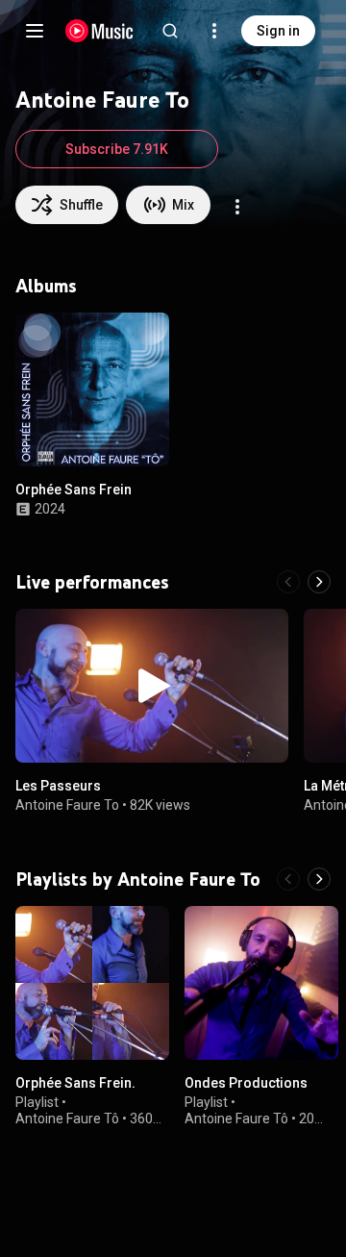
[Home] (99, 30)
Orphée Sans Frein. (75, 1083)
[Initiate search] (170, 30)
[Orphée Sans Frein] (92, 389)
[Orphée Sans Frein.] (92, 983)
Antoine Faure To (67, 805)
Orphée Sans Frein (73, 489)
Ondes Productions (246, 1083)
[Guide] (34, 30)
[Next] (319, 582)
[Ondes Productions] (261, 983)
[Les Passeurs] (151, 686)
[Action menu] (237, 207)
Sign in (278, 30)
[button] (138, 435)
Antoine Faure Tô (67, 1118)
